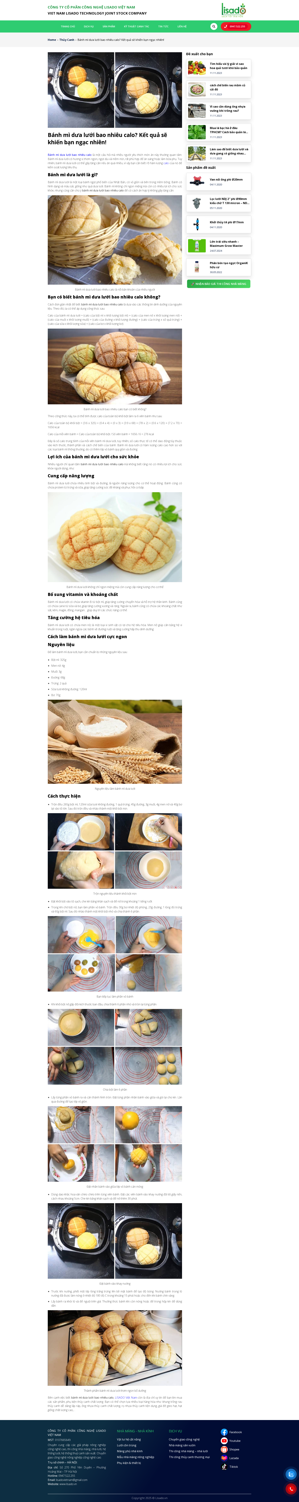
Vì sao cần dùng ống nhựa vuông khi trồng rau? (227, 109)
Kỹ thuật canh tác (136, 26)
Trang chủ (68, 26)
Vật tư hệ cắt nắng (129, 1439)
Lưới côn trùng (126, 1445)
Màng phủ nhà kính (130, 1451)
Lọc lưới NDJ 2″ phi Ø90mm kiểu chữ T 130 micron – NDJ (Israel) (229, 201)
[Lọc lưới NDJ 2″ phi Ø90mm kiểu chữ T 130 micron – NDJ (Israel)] (197, 203)
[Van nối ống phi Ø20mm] (197, 182)
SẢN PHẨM (109, 26)
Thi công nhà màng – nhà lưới (188, 1451)
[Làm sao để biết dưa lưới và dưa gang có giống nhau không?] (197, 153)
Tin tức (163, 26)
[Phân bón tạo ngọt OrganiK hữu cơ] (197, 267)
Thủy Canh (66, 40)
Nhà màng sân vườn (182, 1445)
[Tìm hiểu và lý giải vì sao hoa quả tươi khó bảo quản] (197, 68)
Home (52, 40)
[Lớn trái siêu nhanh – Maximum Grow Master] (197, 246)
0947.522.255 (237, 26)
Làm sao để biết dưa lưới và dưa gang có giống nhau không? (229, 151)
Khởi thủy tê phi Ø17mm (227, 222)
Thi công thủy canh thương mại (189, 1457)
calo (166, 163)
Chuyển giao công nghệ (184, 1439)
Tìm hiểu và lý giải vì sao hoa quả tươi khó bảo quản (228, 66)
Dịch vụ (89, 26)
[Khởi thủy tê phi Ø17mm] (197, 224)
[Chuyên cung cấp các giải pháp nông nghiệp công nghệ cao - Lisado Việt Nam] (234, 17)
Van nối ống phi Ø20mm (226, 179)
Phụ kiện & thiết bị (129, 1463)
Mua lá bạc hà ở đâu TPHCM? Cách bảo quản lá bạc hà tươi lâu (228, 130)
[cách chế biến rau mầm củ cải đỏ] (197, 89)
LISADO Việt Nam (126, 1397)
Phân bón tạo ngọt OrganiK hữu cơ (229, 265)
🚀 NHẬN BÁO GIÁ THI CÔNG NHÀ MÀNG (219, 284)
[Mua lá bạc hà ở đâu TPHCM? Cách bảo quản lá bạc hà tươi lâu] (197, 132)
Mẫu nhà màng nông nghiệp (135, 1457)
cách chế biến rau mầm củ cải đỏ (227, 87)
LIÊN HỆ (182, 26)
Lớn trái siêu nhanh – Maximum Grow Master (226, 244)
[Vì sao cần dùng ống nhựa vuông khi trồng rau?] (197, 111)
